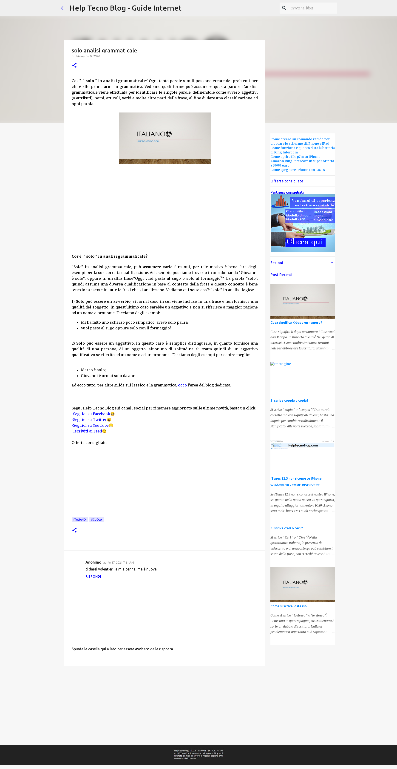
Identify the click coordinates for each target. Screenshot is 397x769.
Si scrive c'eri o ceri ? (286, 528)
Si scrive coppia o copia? (289, 400)
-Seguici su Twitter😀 (91, 419)
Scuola (96, 519)
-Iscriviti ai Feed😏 (89, 431)
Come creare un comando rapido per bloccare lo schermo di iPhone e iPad (300, 141)
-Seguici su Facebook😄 (93, 414)
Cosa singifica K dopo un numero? (296, 322)
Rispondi (93, 576)
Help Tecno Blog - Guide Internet (125, 8)
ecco (182, 385)
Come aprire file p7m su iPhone (295, 157)
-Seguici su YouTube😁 (92, 425)
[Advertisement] (164, 203)
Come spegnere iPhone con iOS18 (297, 170)
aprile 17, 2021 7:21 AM (118, 562)
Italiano (80, 519)
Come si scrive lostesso (288, 606)
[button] (74, 66)
